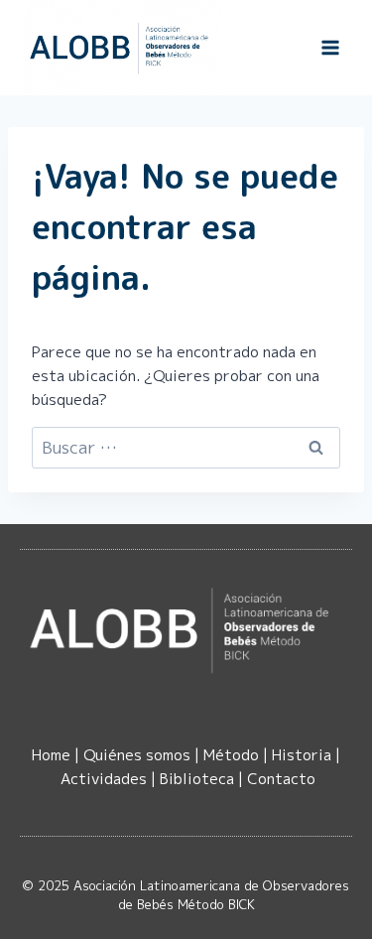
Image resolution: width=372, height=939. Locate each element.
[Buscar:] (186, 448)
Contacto (281, 778)
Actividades (104, 778)
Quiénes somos (136, 754)
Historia (301, 754)
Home (51, 754)
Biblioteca (197, 778)
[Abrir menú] (329, 47)
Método (231, 754)
